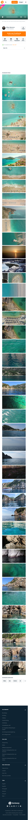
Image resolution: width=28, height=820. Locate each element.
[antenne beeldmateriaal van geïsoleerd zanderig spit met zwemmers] (11, 288)
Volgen (23, 28)
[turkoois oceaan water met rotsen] (13, 265)
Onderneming (5, 730)
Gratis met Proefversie (14, 33)
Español (4, 796)
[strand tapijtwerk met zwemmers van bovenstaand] (13, 314)
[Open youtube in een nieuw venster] (20, 816)
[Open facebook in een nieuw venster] (7, 816)
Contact (4, 780)
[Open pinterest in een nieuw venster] (13, 816)
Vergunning (5, 752)
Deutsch (4, 801)
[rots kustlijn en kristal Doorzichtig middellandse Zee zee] (5, 277)
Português (4, 798)
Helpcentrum (5, 778)
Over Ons (4, 783)
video (4, 691)
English (4, 793)
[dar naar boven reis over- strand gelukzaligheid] (13, 342)
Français (4, 803)
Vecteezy (4, 725)
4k (20, 691)
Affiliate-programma (6, 757)
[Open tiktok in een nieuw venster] (15, 816)
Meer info (5, 47)
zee (10, 691)
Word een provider (6, 785)
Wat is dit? (14, 44)
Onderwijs (4, 733)
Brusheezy (4, 723)
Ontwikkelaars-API (6, 735)
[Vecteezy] (2, 2)
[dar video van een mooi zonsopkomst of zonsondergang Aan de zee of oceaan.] (13, 251)
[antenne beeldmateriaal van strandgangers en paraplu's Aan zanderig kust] (13, 328)
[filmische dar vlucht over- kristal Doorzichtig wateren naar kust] (13, 300)
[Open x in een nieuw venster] (17, 816)
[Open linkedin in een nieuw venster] (11, 816)
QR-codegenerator (6, 744)
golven (15, 691)
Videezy (4, 728)
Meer (3, 806)
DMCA (3, 755)
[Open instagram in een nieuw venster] (9, 816)
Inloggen (21, 2)
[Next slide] (22, 691)
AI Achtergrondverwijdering (8, 742)
